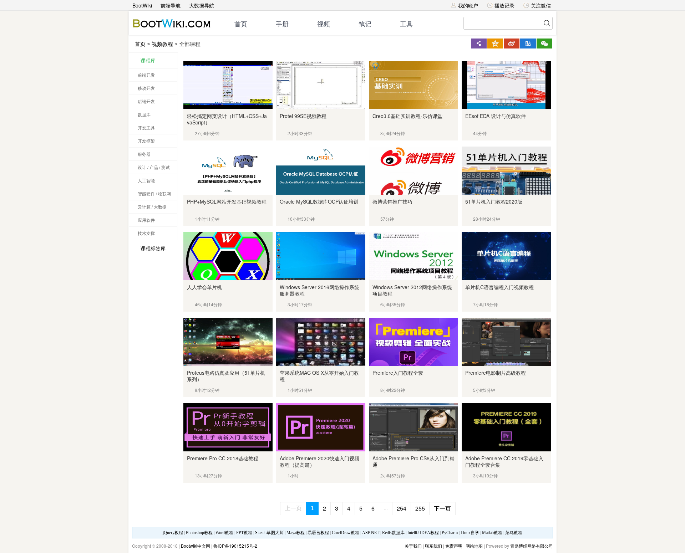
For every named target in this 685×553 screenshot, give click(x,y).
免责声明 (453, 546)
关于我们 (413, 546)
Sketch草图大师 (269, 532)
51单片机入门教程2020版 (493, 201)
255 (420, 508)
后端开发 (146, 101)
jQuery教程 (173, 532)
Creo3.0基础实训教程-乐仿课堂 (407, 115)
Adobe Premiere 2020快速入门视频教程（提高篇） (319, 461)
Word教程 (224, 532)
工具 (406, 24)
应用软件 (146, 220)
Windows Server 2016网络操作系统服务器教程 (319, 290)
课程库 (148, 60)
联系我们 (433, 546)
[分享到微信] (544, 43)
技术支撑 (146, 233)
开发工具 (146, 127)
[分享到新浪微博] (511, 43)
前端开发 (146, 75)
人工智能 (146, 180)
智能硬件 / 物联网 (154, 193)
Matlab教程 (492, 532)
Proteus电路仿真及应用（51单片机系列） (226, 376)
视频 (323, 24)
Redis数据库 (393, 532)
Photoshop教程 (199, 532)
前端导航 (171, 5)
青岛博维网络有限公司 (531, 546)
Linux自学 (470, 532)
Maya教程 (295, 532)
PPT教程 (244, 532)
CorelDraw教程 (345, 532)
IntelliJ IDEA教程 (423, 532)
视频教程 (162, 44)
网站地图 (474, 546)
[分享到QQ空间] (495, 43)
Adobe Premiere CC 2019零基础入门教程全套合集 (504, 461)
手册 (282, 24)
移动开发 (146, 88)
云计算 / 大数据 (152, 207)
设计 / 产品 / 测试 (154, 167)
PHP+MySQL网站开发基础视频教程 (227, 201)
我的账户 (468, 5)
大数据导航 (201, 5)
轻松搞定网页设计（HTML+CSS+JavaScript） (227, 119)
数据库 (144, 114)
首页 (240, 24)
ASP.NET (370, 532)
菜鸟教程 (513, 532)
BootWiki (142, 5)
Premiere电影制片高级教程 (495, 372)
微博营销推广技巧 (392, 201)
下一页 (442, 508)
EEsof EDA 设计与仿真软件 (495, 115)
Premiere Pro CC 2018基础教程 (222, 458)
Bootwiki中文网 (195, 546)
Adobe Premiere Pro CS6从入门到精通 (413, 461)
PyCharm (450, 532)
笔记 (365, 24)
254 (401, 508)
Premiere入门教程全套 (397, 372)
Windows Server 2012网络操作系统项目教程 (412, 290)
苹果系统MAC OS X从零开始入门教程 (319, 376)
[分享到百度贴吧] (528, 43)
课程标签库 (153, 248)
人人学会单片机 (204, 287)
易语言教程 (318, 532)
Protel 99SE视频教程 (303, 115)
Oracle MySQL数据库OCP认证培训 (319, 201)
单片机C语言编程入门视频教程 (499, 287)
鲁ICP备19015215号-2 (235, 546)
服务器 (144, 154)
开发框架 (146, 141)
